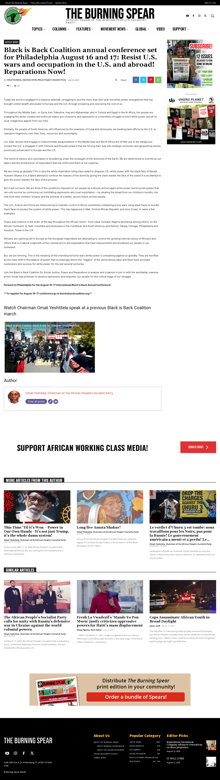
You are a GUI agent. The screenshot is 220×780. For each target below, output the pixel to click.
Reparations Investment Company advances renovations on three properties (184, 745)
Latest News (11, 42)
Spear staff (155, 626)
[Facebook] (193, 16)
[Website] (50, 401)
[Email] (55, 401)
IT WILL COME (175, 758)
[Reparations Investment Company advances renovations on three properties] (211, 745)
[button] (212, 16)
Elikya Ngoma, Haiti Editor (89, 630)
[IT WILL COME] (211, 762)
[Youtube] (187, 16)
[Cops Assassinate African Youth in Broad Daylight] (183, 596)
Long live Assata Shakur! (99, 527)
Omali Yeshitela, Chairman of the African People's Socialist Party (36, 79)
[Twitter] (205, 16)
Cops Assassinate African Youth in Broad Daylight (180, 619)
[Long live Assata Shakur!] (110, 507)
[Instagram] (199, 16)
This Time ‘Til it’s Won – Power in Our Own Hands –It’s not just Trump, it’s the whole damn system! (36, 531)
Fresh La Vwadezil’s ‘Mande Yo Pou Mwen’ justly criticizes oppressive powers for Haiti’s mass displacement (110, 621)
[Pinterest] (151, 80)
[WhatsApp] (158, 80)
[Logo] (28, 740)
